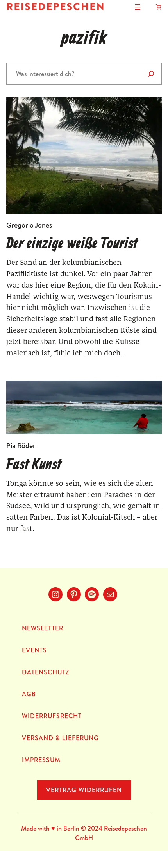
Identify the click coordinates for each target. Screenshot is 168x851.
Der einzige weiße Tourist (71, 244)
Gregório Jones (29, 225)
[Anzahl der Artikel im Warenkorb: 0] (158, 7)
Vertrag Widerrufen (84, 790)
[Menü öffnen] (137, 7)
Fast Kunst (33, 465)
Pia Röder (21, 446)
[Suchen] (151, 74)
